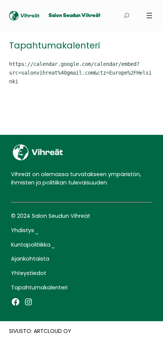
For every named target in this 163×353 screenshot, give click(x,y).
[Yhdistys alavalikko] (37, 233)
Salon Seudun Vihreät (74, 16)
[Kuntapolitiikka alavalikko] (53, 247)
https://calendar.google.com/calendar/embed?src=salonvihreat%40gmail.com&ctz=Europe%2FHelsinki (80, 72)
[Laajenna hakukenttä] (127, 16)
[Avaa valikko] (149, 15)
